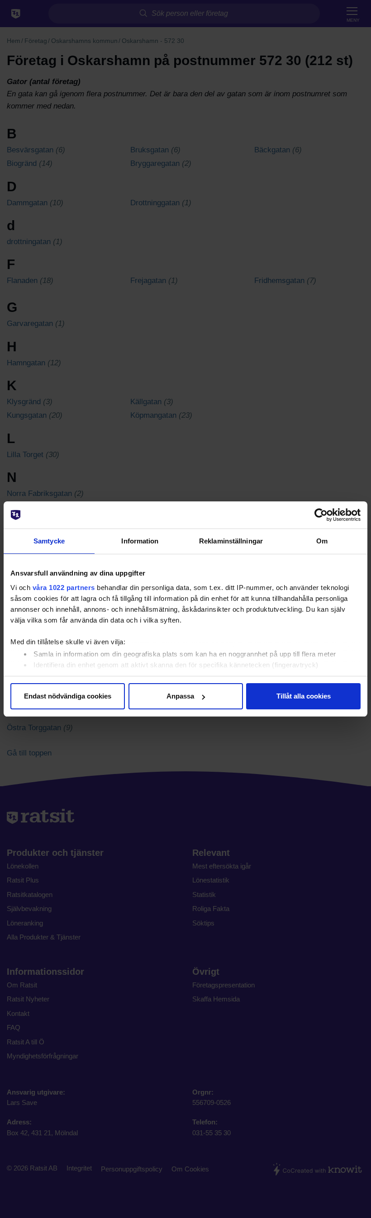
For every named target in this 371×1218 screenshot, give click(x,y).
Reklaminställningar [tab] (231, 541)
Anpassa (180, 696)
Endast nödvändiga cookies (67, 696)
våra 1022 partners (64, 587)
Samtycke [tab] (49, 541)
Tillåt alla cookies (303, 696)
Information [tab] (139, 541)
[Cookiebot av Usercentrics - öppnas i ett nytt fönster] (321, 515)
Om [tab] (322, 541)
